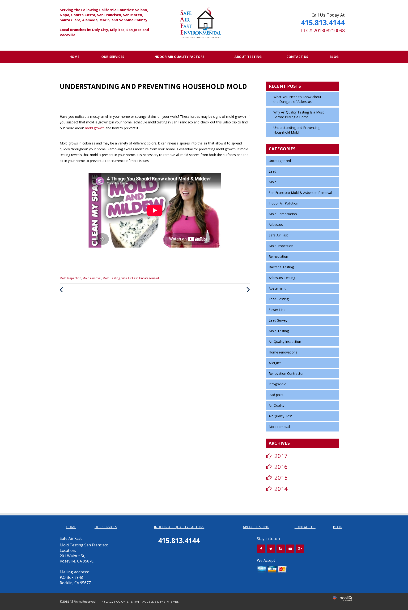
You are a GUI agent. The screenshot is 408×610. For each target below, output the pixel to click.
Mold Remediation (283, 214)
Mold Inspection (70, 278)
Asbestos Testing (282, 277)
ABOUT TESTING (248, 56)
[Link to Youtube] (290, 549)
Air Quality (276, 405)
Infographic (277, 384)
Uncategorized (149, 278)
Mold (272, 182)
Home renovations (283, 352)
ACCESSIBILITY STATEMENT (161, 601)
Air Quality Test (280, 416)
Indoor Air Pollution (283, 203)
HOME (74, 56)
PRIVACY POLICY (113, 601)
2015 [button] (281, 477)
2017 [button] (281, 456)
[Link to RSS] (280, 549)
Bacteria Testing (281, 267)
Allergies (275, 363)
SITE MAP (133, 601)
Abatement (277, 288)
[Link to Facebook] (261, 549)
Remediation (278, 256)
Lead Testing (279, 299)
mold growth (95, 128)
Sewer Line (277, 309)
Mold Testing (111, 278)
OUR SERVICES (112, 56)
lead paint (276, 394)
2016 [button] (281, 467)
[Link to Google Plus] (300, 549)
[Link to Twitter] (271, 549)
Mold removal (92, 278)
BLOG (334, 56)
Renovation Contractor (286, 373)
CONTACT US (297, 56)
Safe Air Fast (129, 278)
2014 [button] (281, 488)
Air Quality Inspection (285, 341)
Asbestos (276, 224)
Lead (272, 171)
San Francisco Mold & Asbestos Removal (300, 192)
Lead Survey (278, 320)
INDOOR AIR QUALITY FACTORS (178, 56)
